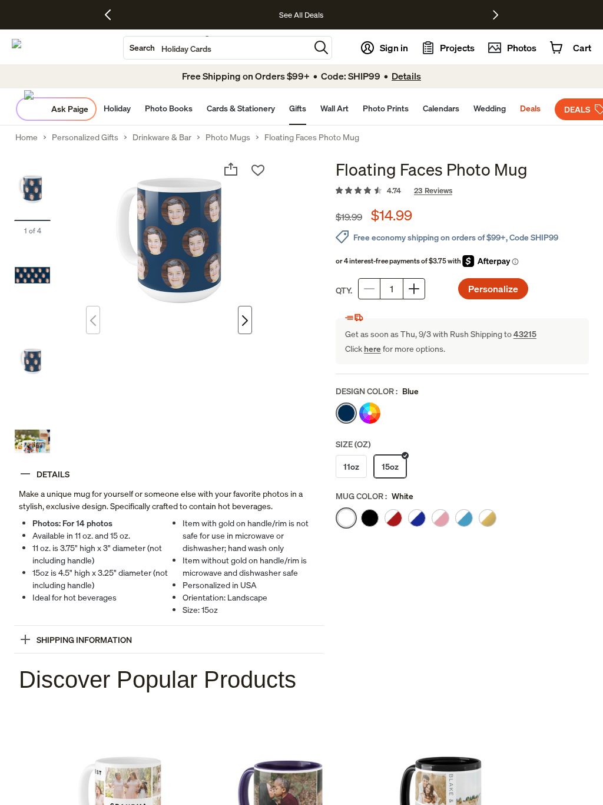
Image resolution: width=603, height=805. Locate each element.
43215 (524, 333)
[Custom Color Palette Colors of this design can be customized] (369, 413)
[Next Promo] (495, 14)
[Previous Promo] (112, 14)
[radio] (346, 413)
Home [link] (26, 137)
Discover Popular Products (157, 679)
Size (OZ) (353, 444)
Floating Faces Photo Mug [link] (311, 137)
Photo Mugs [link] (228, 137)
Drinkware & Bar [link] (161, 137)
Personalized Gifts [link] (85, 137)
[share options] (230, 169)
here (372, 348)
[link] (462, 191)
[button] (321, 47)
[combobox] (216, 48)
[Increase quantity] (414, 288)
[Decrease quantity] (369, 288)
